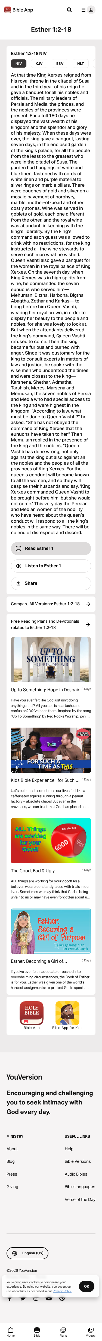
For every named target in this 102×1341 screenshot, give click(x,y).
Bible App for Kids (67, 1027)
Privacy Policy (62, 1291)
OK (86, 1286)
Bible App (32, 1027)
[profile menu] (87, 9)
